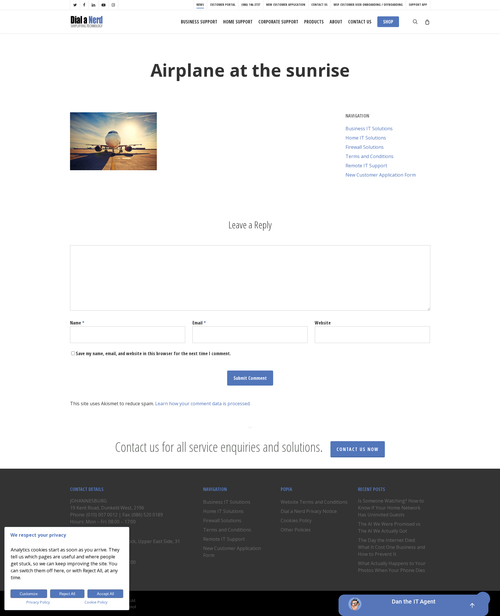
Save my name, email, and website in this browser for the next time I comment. (153, 353)
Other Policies (296, 530)
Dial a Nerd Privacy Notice (309, 511)
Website (323, 323)
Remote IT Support (366, 165)
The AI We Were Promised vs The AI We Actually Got (389, 527)
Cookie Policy (96, 602)
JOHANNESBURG (88, 501)
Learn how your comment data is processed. (203, 403)
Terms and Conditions (369, 156)
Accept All (105, 594)
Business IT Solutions (369, 128)
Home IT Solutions (365, 138)
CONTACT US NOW (358, 449)
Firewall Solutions (364, 147)
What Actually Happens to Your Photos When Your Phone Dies (392, 566)
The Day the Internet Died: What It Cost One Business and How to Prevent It (391, 547)
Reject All (67, 594)
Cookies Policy (296, 520)
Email (199, 323)
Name (77, 323)
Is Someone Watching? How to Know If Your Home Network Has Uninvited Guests (391, 508)
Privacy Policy (38, 602)
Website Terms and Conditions (314, 502)
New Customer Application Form (380, 175)
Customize (29, 594)
